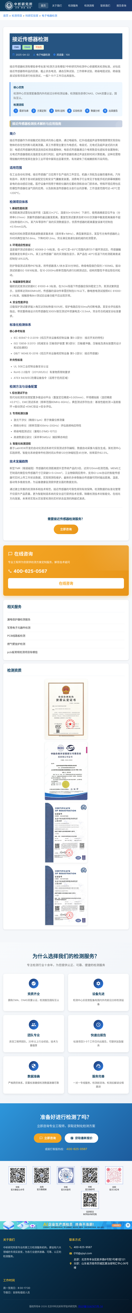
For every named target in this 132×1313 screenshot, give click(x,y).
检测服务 (73, 5)
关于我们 (57, 5)
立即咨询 (66, 529)
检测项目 (17, 15)
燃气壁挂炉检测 (16, 644)
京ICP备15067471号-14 (90, 1306)
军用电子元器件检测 (18, 627)
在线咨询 (66, 583)
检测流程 (89, 5)
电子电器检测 (49, 15)
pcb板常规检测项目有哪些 (22, 652)
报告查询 (121, 5)
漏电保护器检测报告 (18, 619)
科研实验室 (31, 15)
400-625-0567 (76, 1149)
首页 (43, 5)
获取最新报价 (84, 1138)
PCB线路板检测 (16, 635)
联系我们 (105, 5)
